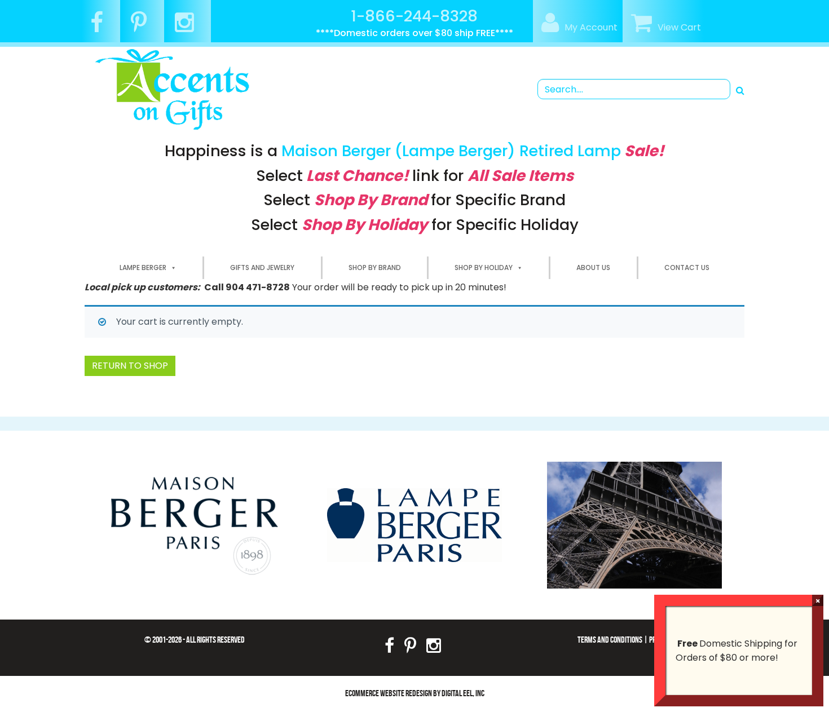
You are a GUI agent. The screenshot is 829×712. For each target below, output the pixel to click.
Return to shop (130, 365)
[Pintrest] (143, 27)
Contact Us (686, 267)
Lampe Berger (143, 267)
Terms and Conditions (609, 639)
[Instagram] (188, 27)
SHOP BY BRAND (375, 267)
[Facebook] (101, 27)
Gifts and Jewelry (262, 267)
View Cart (679, 27)
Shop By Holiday (484, 267)
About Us (593, 267)
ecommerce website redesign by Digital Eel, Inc (414, 693)
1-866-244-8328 (414, 16)
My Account (591, 27)
